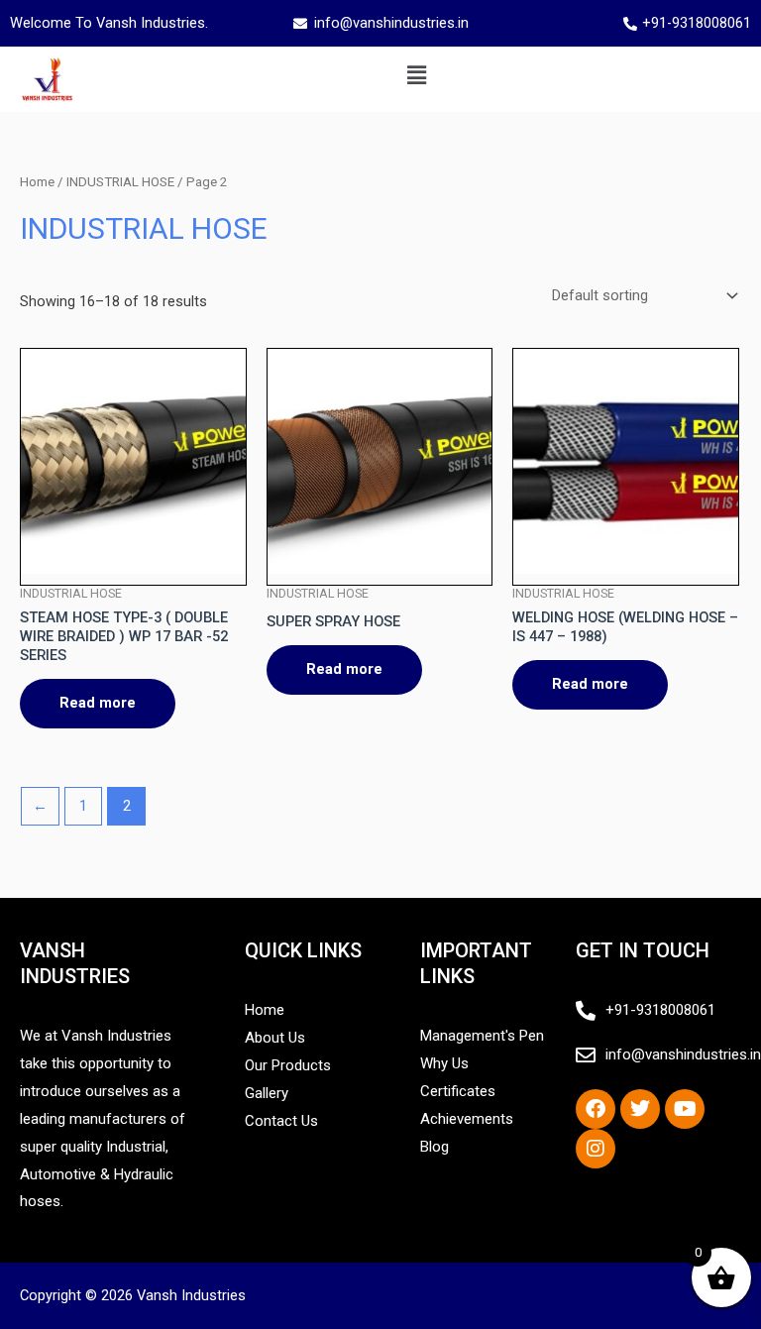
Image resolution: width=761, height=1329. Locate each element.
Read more (97, 703)
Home (37, 181)
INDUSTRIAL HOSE (120, 181)
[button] (417, 75)
